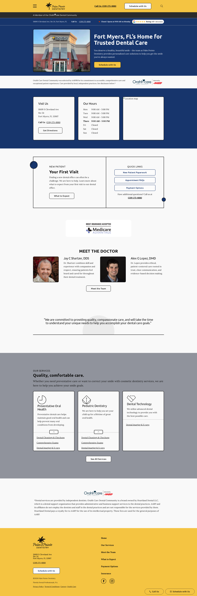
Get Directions (50, 130)
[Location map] (143, 118)
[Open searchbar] (161, 6)
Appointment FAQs (134, 180)
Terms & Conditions (52, 587)
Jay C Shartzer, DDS (76, 258)
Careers (63, 587)
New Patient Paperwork (135, 172)
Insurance (106, 573)
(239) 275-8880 (85, 22)
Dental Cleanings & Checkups (51, 437)
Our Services (107, 545)
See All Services (98, 459)
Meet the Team (98, 288)
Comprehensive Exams (47, 442)
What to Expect (61, 195)
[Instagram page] (112, 581)
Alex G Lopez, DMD (143, 258)
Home (104, 538)
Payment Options (135, 187)
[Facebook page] (103, 581)
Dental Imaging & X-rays (48, 448)
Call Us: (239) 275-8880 (105, 6)
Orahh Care (71, 587)
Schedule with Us (137, 6)
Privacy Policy (38, 587)
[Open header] (35, 6)
